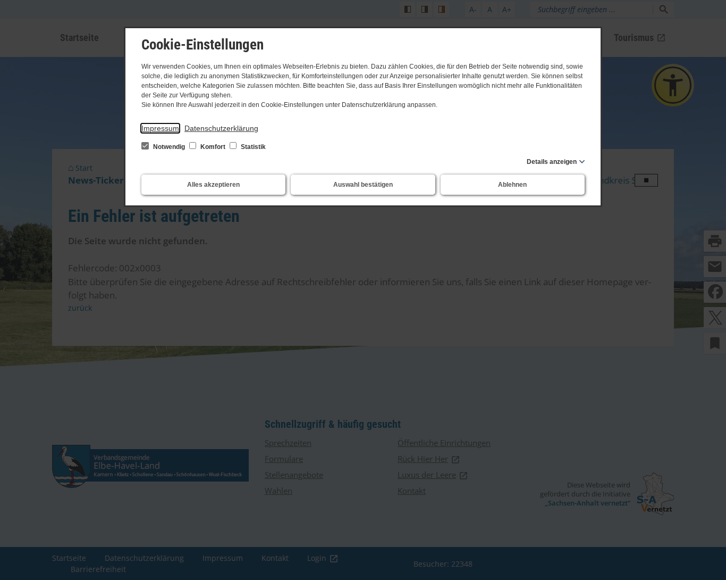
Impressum (160, 128)
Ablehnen (512, 184)
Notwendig (169, 147)
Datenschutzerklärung (221, 128)
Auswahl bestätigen (363, 184)
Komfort (213, 147)
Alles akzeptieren (213, 184)
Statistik (252, 147)
